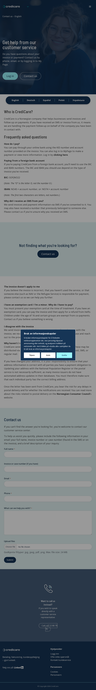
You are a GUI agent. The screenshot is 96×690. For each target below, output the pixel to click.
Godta (64, 355)
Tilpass (32, 355)
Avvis (48, 355)
